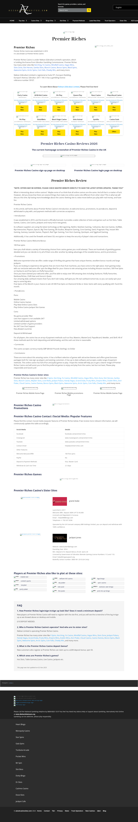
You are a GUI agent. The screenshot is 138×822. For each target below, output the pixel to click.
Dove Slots (20, 795)
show (11, 683)
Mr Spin (19, 763)
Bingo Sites (49, 20)
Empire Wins (101, 380)
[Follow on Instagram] (28, 815)
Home (39, 811)
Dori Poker (75, 638)
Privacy (60, 811)
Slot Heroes (28, 67)
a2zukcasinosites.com (24, 811)
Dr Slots (19, 782)
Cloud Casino (24, 383)
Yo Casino (46, 65)
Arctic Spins (32, 70)
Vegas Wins (69, 65)
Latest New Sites (94, 20)
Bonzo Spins (62, 67)
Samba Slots (39, 67)
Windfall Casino (57, 65)
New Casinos (90, 811)
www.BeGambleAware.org (25, 714)
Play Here (22, 109)
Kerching (38, 65)
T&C (53, 811)
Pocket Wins (21, 756)
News (67, 811)
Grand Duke (80, 380)
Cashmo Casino (22, 788)
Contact (47, 811)
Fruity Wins (90, 380)
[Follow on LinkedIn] (34, 815)
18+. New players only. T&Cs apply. (22, 100)
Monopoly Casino (23, 731)
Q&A (99, 811)
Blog (104, 811)
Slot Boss (19, 769)
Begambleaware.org (22, 101)
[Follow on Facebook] (16, 815)
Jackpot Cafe (21, 801)
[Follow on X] (22, 815)
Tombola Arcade (22, 750)
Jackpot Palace (57, 380)
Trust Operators (110, 20)
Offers (114, 131)
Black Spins (72, 67)
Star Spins (20, 737)
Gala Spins (20, 743)
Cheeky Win (51, 70)
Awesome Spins (20, 70)
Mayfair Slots (36, 380)
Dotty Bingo (20, 775)
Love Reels (46, 380)
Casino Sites (35, 20)
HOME (12, 20)
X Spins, (50, 378)
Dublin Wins (112, 380)
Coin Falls (41, 70)
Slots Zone (18, 67)
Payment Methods (79, 20)
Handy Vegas (69, 380)
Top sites (22, 20)
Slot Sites (63, 20)
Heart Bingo (20, 724)
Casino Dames (37, 383)
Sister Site (123, 20)
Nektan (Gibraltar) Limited (68, 87)
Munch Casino (50, 67)
